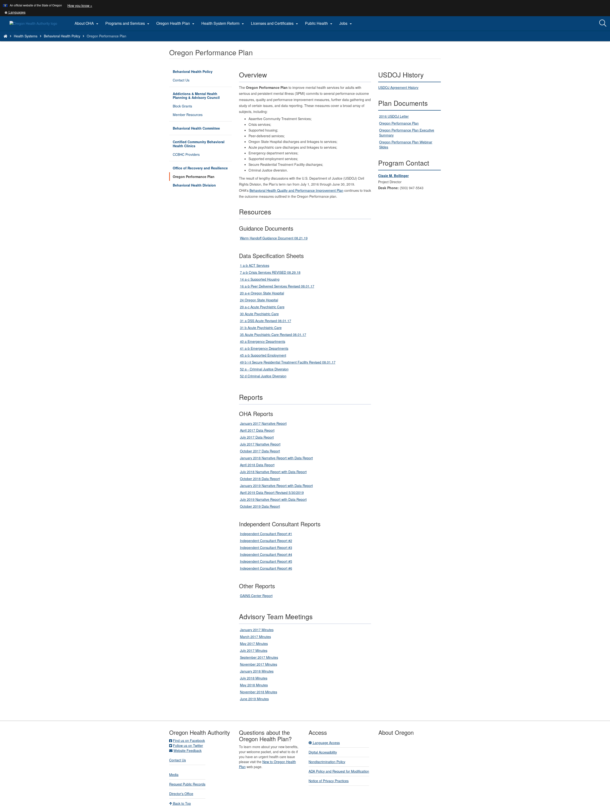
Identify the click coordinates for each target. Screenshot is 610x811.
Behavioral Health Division (194, 185)
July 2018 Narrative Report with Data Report (273, 471)
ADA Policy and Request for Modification (339, 771)
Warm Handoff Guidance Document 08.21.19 (274, 238)
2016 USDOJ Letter (394, 116)
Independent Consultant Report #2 (266, 540)
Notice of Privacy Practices (329, 780)
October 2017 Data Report (260, 451)
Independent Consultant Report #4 (266, 554)
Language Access (326, 742)
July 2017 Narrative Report (260, 444)
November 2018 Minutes (258, 691)
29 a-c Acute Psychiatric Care (262, 306)
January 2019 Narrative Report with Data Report (276, 485)
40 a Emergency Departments (262, 341)
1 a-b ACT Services (254, 265)
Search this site (80, 42)
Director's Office (181, 793)
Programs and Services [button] (128, 23)
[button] (15, 12)
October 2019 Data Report (260, 506)
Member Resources (188, 114)
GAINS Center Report (256, 595)
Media (173, 774)
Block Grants (182, 106)
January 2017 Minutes (257, 629)
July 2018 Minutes (253, 678)
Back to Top (181, 803)
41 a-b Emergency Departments (264, 348)
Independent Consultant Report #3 (266, 547)
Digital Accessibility (323, 752)
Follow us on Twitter (188, 745)
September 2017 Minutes (259, 657)
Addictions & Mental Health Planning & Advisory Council (196, 95)
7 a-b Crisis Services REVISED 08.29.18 (270, 272)
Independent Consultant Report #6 (266, 568)
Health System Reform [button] (223, 23)
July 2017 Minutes (253, 650)
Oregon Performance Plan (193, 176)
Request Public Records (187, 784)
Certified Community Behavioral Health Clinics (198, 143)
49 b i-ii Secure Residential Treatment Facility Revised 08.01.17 (288, 362)
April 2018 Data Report (257, 464)
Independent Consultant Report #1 (266, 533)
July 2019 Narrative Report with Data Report (273, 499)
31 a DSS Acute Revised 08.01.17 (265, 320)
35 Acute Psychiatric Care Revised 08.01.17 (273, 334)
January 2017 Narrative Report (263, 423)
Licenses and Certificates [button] (275, 23)
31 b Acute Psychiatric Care (261, 327)
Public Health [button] (319, 23)
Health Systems (25, 36)
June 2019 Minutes (254, 698)
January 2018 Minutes (257, 671)
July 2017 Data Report (257, 437)
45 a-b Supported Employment (263, 355)
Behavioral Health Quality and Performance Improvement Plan (296, 190)
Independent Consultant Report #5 (266, 561)
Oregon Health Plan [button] (176, 23)
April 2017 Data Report (257, 430)
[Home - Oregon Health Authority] (5, 36)
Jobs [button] (346, 23)
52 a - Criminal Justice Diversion (264, 369)
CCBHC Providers (186, 154)
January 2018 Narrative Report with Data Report (276, 458)
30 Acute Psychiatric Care (259, 313)
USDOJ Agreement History (398, 87)
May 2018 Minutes (254, 685)
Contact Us (181, 80)
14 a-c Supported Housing (260, 279)
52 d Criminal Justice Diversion (263, 376)
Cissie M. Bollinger (393, 175)
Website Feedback (187, 750)
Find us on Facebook (189, 740)
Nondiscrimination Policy (327, 761)
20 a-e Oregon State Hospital (262, 293)
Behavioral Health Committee (196, 128)
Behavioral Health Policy (62, 36)
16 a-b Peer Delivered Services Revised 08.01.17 (277, 286)
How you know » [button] (79, 5)
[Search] (603, 23)
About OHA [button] (87, 23)
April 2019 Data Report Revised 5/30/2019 (272, 492)
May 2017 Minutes (254, 643)
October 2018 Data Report (260, 478)
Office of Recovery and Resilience (200, 168)
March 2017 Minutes (255, 636)
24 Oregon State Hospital (259, 300)
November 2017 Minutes (258, 664)
